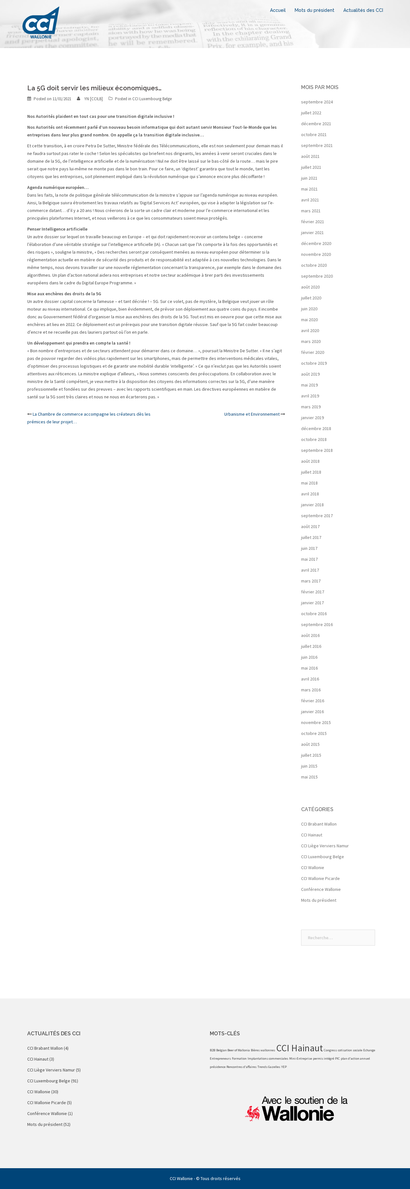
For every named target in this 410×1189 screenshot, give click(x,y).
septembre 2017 (317, 515)
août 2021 (310, 156)
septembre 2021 (317, 145)
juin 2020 (309, 309)
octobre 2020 (314, 265)
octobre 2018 (314, 439)
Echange (369, 1050)
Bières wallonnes (263, 1050)
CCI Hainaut (311, 835)
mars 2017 (311, 581)
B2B (212, 1050)
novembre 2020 (316, 254)
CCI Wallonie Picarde (320, 878)
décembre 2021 (316, 123)
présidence (218, 1067)
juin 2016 (309, 657)
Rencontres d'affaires (241, 1067)
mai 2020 (309, 319)
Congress (330, 1050)
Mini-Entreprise (300, 1058)
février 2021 (312, 221)
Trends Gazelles (269, 1067)
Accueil (278, 10)
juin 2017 (309, 548)
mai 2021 (309, 189)
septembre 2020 (317, 276)
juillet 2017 (311, 537)
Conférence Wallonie (321, 889)
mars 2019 (311, 407)
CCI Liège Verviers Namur (325, 846)
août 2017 (310, 526)
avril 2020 (310, 330)
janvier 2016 (312, 711)
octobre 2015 (314, 733)
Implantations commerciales (268, 1058)
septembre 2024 (317, 102)
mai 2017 (309, 559)
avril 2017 (310, 570)
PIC (337, 1058)
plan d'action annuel (355, 1058)
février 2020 (312, 352)
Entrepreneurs (220, 1058)
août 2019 (310, 374)
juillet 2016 (311, 646)
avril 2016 (310, 679)
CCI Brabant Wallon (319, 824)
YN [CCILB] (93, 99)
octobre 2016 (314, 613)
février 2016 (312, 701)
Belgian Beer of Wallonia (233, 1050)
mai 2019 (309, 385)
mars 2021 (311, 211)
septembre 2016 (317, 624)
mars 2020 (311, 341)
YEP (284, 1067)
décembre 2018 (316, 428)
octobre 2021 (314, 134)
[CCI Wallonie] (40, 22)
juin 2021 (309, 178)
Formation (239, 1058)
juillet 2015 (311, 755)
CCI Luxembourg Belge (152, 99)
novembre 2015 (316, 722)
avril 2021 (310, 200)
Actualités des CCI (363, 10)
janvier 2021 (312, 232)
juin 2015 (309, 766)
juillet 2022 (311, 113)
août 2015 (310, 744)
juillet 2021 (311, 167)
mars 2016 (311, 690)
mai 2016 (309, 668)
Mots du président (314, 10)
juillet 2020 (311, 298)
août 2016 (310, 635)
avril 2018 (310, 494)
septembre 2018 (317, 450)
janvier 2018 (312, 505)
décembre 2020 (316, 243)
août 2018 (310, 461)
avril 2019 (310, 396)
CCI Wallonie (312, 867)
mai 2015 (309, 777)
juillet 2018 (311, 472)
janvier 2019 (312, 417)
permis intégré (323, 1058)
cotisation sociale (350, 1050)
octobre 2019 (314, 363)
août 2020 (310, 287)
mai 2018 (309, 483)
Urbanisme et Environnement (252, 414)
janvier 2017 (312, 603)
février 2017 (312, 592)
